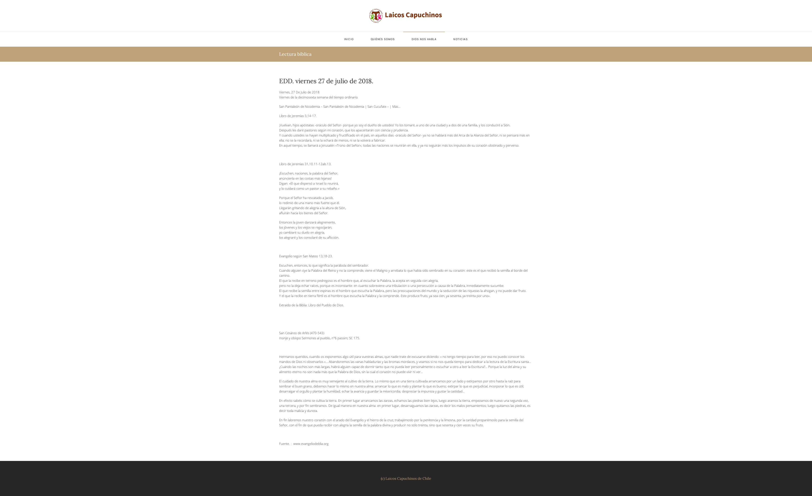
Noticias (460, 39)
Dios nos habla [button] (424, 39)
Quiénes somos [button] (383, 39)
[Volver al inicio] (406, 15)
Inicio (349, 39)
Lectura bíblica (295, 54)
